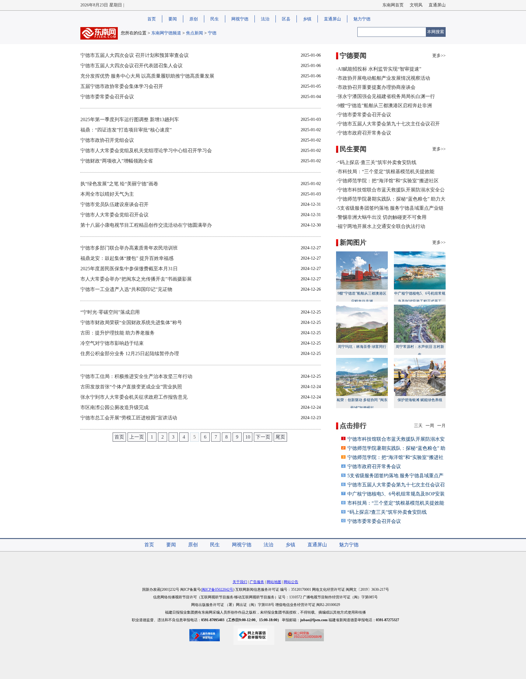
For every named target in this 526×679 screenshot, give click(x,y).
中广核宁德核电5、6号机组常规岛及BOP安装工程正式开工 (419, 297)
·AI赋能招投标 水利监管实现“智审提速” (378, 69)
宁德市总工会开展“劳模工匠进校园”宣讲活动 (128, 417)
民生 (214, 19)
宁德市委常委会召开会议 (107, 96)
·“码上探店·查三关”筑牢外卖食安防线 (376, 162)
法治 (265, 19)
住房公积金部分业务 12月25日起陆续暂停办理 (129, 353)
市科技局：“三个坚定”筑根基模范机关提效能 (395, 503)
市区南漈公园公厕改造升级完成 (114, 407)
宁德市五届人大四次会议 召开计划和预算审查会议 (134, 55)
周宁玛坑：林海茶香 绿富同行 (362, 347)
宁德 (212, 33)
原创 (193, 19)
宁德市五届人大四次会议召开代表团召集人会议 (131, 65)
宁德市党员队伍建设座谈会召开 (114, 204)
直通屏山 (437, 5)
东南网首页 (393, 5)
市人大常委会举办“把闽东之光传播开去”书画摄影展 (136, 279)
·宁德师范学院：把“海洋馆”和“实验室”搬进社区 (387, 180)
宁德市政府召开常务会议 (374, 466)
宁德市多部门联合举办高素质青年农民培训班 (129, 247)
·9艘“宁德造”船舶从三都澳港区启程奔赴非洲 (384, 105)
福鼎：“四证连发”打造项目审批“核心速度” (126, 129)
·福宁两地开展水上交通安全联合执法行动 (380, 226)
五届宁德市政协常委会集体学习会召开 (121, 86)
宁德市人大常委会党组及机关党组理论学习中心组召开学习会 (146, 150)
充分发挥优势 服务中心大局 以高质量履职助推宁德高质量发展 (147, 76)
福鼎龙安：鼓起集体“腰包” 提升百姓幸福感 (127, 258)
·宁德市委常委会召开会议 (363, 114)
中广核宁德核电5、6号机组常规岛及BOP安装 (396, 493)
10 (247, 436)
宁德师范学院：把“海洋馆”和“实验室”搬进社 (395, 457)
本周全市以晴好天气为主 (107, 194)
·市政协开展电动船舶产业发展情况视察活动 (383, 78)
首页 (151, 19)
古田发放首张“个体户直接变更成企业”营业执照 (131, 386)
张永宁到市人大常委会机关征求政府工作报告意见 (134, 397)
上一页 (136, 436)
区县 (286, 19)
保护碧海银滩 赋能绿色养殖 (420, 400)
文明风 (416, 5)
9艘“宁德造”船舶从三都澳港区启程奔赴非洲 (362, 297)
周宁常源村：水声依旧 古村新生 (420, 351)
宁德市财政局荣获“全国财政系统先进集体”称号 (131, 322)
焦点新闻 (194, 33)
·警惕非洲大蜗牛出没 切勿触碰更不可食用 (381, 217)
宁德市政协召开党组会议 (107, 140)
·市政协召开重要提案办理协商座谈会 (376, 87)
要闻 (172, 19)
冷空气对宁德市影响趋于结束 (112, 343)
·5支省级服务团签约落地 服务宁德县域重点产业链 (390, 208)
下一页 (263, 436)
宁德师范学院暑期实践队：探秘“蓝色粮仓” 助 (396, 448)
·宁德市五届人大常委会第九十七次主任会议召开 (388, 123)
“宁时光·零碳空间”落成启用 (110, 312)
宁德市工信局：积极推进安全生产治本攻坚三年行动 (136, 376)
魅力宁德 (361, 19)
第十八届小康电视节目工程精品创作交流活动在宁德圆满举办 (146, 225)
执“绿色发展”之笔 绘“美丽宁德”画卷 (119, 183)
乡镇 (307, 19)
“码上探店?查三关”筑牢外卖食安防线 (387, 512)
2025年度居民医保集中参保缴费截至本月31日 (129, 268)
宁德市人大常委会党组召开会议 (114, 214)
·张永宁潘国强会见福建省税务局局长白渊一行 (385, 96)
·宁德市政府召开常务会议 (363, 132)
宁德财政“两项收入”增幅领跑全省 (116, 160)
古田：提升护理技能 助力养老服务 (117, 332)
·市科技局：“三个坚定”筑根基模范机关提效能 (385, 171)
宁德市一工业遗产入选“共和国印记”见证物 (126, 289)
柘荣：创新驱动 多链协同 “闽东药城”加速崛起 (362, 404)
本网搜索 (435, 32)
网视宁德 (239, 19)
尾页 (280, 436)
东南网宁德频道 (166, 33)
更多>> (439, 55)
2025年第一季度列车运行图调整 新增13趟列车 (129, 119)
